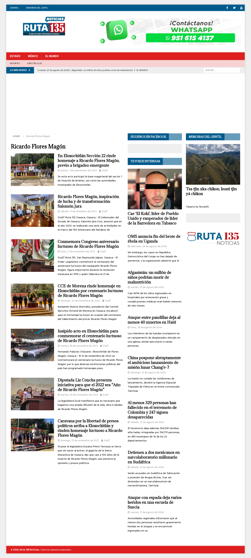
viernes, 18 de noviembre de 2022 (79, 346)
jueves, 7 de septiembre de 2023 (79, 170)
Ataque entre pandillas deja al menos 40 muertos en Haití (154, 320)
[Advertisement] (125, 105)
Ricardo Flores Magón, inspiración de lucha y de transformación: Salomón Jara (88, 201)
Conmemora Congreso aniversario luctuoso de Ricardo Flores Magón (88, 244)
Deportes (15, 63)
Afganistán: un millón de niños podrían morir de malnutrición (149, 277)
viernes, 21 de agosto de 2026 (147, 512)
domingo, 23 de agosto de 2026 (148, 372)
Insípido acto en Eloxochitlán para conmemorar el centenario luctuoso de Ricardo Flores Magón (89, 336)
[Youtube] (241, 8)
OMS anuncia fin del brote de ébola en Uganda (154, 239)
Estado (15, 56)
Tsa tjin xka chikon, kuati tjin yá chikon (211, 191)
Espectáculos (34, 63)
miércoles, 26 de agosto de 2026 (149, 246)
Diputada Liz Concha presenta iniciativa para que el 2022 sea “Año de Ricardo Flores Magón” (89, 385)
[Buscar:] (221, 70)
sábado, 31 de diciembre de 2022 (79, 211)
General (14, 7)
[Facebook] (227, 8)
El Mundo (52, 56)
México (33, 56)
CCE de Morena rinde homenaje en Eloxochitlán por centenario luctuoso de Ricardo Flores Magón (90, 290)
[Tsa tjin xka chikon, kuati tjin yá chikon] (213, 164)
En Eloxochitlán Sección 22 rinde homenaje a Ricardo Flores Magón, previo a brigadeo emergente (89, 160)
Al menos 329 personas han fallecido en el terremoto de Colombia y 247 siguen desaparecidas (152, 410)
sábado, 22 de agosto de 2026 (147, 422)
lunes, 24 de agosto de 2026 (146, 327)
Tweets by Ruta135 (197, 207)
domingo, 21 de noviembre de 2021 (80, 440)
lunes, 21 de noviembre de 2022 (78, 251)
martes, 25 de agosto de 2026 (147, 287)
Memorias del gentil (37, 7)
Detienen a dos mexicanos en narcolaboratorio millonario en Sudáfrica (154, 457)
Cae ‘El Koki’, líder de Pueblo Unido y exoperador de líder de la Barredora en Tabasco (153, 218)
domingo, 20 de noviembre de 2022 (80, 301)
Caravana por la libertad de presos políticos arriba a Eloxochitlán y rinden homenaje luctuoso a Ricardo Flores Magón (90, 428)
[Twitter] (234, 8)
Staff (105, 170)
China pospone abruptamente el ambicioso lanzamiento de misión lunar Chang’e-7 (154, 362)
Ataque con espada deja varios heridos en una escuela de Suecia (155, 502)
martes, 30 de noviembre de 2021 (79, 395)
